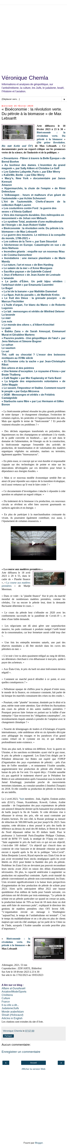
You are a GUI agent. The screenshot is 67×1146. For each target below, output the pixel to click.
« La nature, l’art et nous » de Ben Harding (27, 264)
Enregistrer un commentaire (21, 1051)
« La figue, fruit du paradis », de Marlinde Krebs (31, 294)
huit (22, 798)
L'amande (8, 278)
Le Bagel (7, 288)
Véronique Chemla (25, 78)
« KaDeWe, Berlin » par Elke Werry (23, 175)
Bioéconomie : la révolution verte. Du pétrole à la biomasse (51, 135)
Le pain (6, 328)
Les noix (7, 321)
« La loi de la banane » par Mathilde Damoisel (29, 291)
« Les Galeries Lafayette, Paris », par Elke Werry (31, 171)
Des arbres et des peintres (18, 368)
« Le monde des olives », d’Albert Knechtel (28, 324)
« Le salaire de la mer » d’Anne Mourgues (27, 268)
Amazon (7, 185)
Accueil (33, 1063)
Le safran (7, 344)
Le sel (5, 351)
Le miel (6, 318)
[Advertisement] (33, 38)
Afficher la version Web (33, 1069)
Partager (8, 1036)
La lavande (8, 314)
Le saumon (8, 348)
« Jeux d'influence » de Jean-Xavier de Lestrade (31, 274)
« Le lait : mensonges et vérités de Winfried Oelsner (33, 311)
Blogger (39, 1142)
